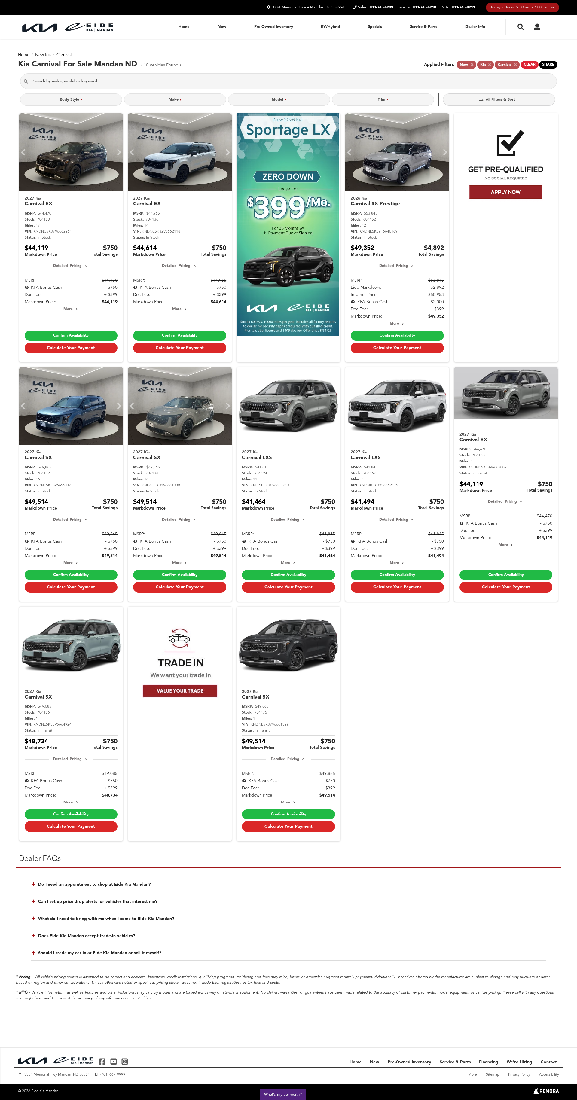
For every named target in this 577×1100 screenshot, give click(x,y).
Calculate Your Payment (71, 348)
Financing (488, 1062)
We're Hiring (519, 1062)
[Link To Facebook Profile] (102, 1061)
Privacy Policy (519, 1075)
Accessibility (549, 1075)
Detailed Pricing (67, 266)
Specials (375, 27)
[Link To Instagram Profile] (125, 1061)
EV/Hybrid (330, 27)
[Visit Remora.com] (546, 1092)
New (222, 27)
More (68, 309)
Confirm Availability (71, 335)
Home (184, 27)
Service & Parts (423, 27)
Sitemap (492, 1075)
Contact (549, 1062)
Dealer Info (475, 27)
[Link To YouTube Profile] (114, 1061)
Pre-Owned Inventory (273, 27)
